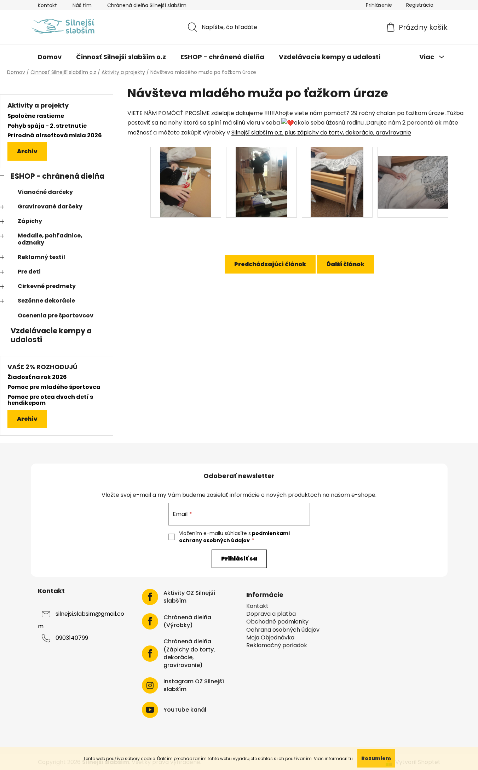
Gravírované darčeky (50, 206)
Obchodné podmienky (277, 622)
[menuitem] (50, 57)
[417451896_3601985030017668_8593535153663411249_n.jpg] (186, 182)
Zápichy (30, 221)
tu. (351, 758)
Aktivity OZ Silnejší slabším (189, 597)
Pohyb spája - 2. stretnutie (47, 126)
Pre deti (29, 272)
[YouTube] (150, 710)
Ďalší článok (345, 264)
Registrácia (419, 4)
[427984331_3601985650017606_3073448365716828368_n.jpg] (413, 173)
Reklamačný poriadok (276, 645)
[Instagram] (150, 685)
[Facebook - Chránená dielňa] (150, 621)
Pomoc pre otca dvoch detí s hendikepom (50, 400)
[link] (321, 132)
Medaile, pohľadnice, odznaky (50, 238)
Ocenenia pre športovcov (55, 315)
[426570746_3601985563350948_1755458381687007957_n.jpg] (337, 182)
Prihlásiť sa (239, 558)
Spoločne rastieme (35, 116)
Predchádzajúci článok (270, 264)
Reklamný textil (41, 257)
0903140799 (72, 638)
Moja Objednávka (270, 638)
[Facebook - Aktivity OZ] (150, 597)
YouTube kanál (184, 710)
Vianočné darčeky (45, 192)
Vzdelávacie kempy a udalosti (51, 335)
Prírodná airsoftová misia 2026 (54, 135)
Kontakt (47, 5)
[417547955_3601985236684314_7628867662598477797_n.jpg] (261, 182)
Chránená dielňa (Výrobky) (187, 621)
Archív (27, 151)
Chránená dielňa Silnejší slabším (146, 5)
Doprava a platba (271, 614)
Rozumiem (376, 758)
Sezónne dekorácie (46, 301)
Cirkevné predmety (47, 286)
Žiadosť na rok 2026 (37, 377)
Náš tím (82, 5)
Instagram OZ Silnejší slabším (193, 685)
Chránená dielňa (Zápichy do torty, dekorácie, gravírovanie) (189, 653)
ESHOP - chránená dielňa (57, 176)
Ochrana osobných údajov (282, 630)
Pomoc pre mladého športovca (53, 387)
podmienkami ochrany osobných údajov (234, 537)
